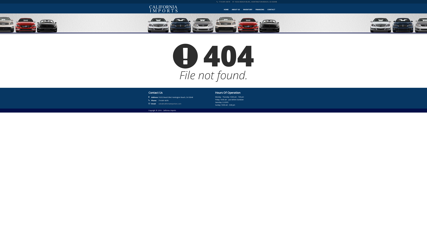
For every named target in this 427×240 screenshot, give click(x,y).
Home (226, 9)
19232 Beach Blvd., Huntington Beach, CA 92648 (255, 2)
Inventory (247, 9)
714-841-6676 (224, 2)
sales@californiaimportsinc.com (169, 104)
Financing (260, 9)
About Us (236, 9)
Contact (271, 9)
